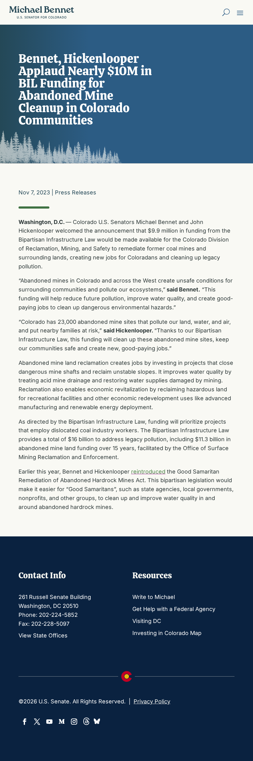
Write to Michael (153, 597)
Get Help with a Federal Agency (173, 609)
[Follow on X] (37, 721)
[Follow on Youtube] (49, 721)
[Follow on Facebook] (25, 721)
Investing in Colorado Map (166, 633)
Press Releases (75, 192)
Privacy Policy (152, 701)
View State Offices (43, 635)
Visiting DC (146, 621)
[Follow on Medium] (62, 721)
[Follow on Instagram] (74, 721)
